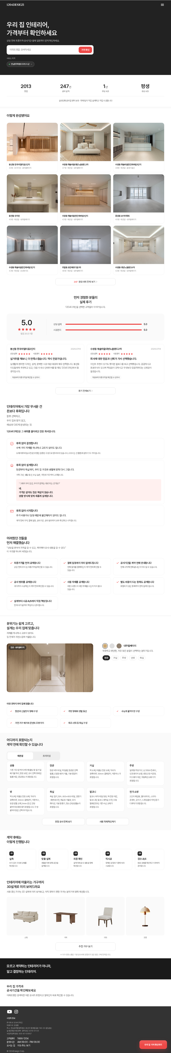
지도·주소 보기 (23, 1045)
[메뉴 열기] (160, 4)
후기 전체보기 (84, 390)
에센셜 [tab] (20, 756)
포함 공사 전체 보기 (63, 821)
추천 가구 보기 (85, 946)
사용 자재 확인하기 (108, 821)
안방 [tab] (133, 657)
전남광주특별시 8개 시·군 (20, 64)
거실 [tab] (115, 657)
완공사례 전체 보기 (84, 281)
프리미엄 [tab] (46, 756)
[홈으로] (15, 5)
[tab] (105, 645)
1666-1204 (23, 1038)
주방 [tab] (124, 657)
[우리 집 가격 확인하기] (153, 1044)
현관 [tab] (106, 657)
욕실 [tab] (142, 657)
